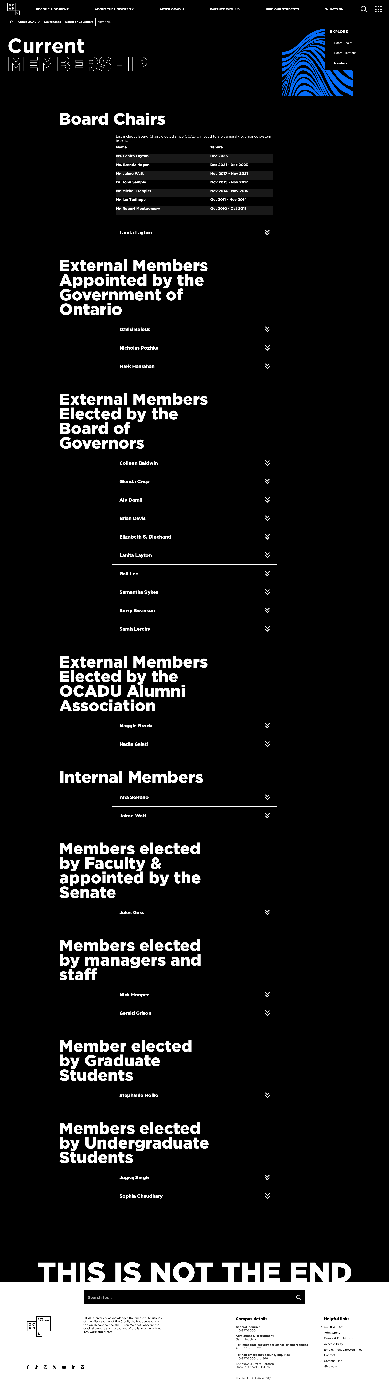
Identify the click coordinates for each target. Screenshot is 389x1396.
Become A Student (52, 9)
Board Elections (345, 53)
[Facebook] (28, 1367)
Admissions (332, 1332)
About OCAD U (29, 22)
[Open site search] (364, 9)
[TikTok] (36, 1367)
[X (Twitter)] (54, 1367)
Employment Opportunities (343, 1349)
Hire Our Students (282, 9)
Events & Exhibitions (338, 1338)
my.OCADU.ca (334, 1327)
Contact (329, 1355)
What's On (334, 9)
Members (340, 63)
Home (11, 22)
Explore (339, 31)
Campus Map (333, 1361)
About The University (114, 9)
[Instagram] (45, 1367)
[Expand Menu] (378, 9)
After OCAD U (172, 9)
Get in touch (244, 1339)
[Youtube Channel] (64, 1367)
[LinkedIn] (73, 1367)
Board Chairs (343, 43)
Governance (52, 22)
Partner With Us (225, 9)
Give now (330, 1366)
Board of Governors (79, 22)
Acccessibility (333, 1344)
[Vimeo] (82, 1367)
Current (46, 45)
